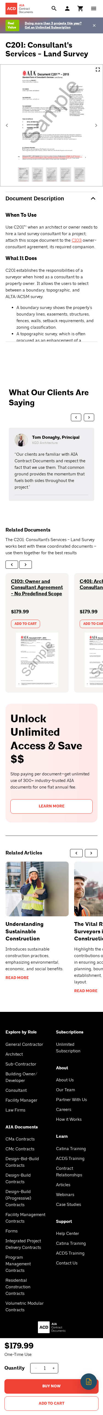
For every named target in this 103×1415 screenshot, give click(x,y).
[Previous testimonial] (76, 417)
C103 (77, 240)
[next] (25, 565)
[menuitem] (80, 8)
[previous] (11, 565)
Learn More (52, 806)
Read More (17, 977)
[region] (51, 464)
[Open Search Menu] (54, 8)
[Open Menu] (93, 8)
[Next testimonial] (89, 417)
